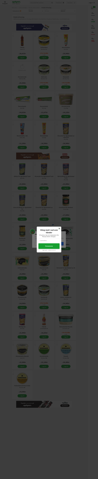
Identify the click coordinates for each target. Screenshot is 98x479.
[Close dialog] (59, 228)
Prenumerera (49, 246)
